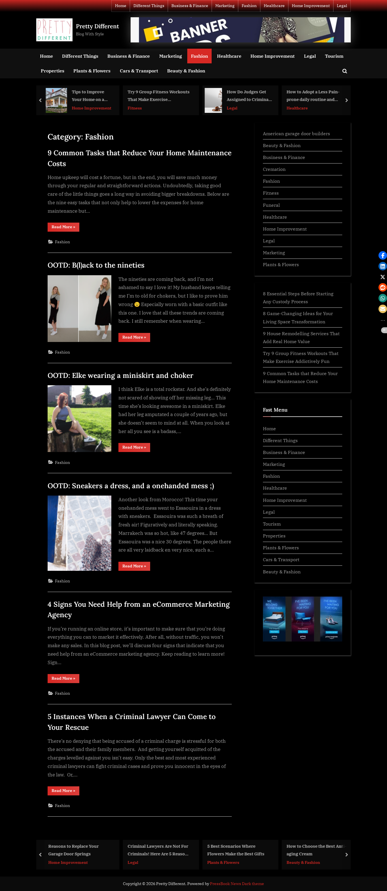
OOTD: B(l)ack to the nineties (96, 265)
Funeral (271, 205)
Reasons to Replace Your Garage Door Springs (73, 849)
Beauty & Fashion (186, 71)
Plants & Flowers (91, 71)
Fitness (135, 108)
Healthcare (274, 5)
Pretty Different (97, 26)
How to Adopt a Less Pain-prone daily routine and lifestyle (313, 96)
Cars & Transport (139, 71)
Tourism (334, 56)
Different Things (148, 5)
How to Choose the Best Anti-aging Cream (316, 849)
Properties (52, 71)
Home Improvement (311, 5)
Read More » (65, 228)
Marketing (225, 5)
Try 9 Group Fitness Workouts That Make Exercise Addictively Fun (159, 96)
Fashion (249, 5)
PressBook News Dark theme (237, 883)
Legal (342, 5)
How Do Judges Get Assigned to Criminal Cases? (248, 96)
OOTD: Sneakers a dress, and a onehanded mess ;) (131, 485)
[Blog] (241, 30)
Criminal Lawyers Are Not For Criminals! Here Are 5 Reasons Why (159, 850)
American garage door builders (296, 133)
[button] (383, 255)
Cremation (274, 169)
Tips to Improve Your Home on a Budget (88, 96)
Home (120, 5)
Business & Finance (189, 5)
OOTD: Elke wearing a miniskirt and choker (121, 375)
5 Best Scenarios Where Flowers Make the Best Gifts (235, 849)
